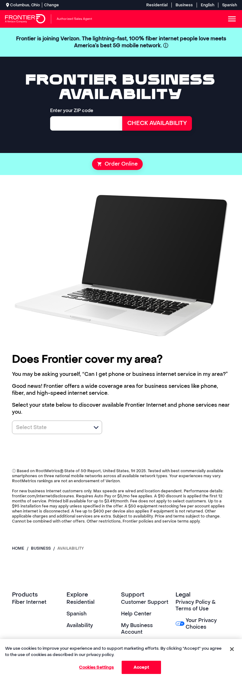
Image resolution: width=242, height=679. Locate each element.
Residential (157, 5)
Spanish (229, 5)
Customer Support (144, 602)
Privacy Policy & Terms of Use (196, 605)
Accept (141, 667)
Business (184, 5)
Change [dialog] (51, 5)
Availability (79, 625)
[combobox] (50, 427)
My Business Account (137, 628)
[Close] (232, 649)
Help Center (136, 613)
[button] (96, 427)
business (41, 548)
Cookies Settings (96, 667)
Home (18, 548)
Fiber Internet (29, 602)
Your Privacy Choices (201, 623)
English (207, 5)
